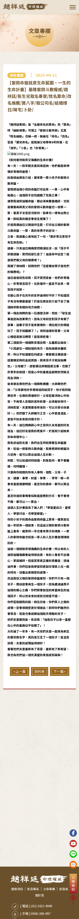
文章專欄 (49, 889)
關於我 (39, 895)
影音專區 (33, 889)
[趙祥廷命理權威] (25, 6)
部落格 (63, 889)
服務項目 (17, 889)
